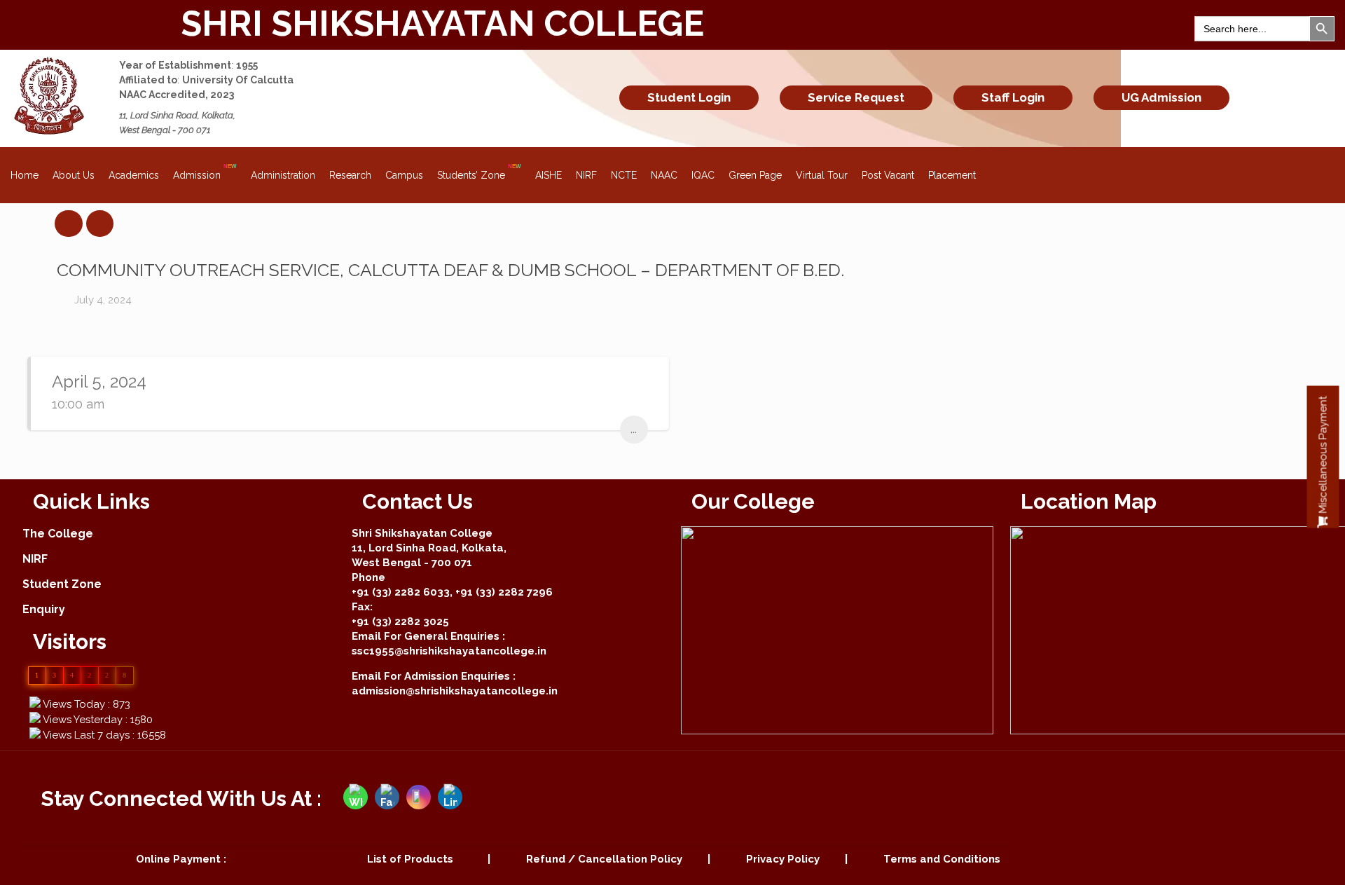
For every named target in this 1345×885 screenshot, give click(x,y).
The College (57, 533)
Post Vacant (888, 175)
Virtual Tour (822, 175)
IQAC (703, 175)
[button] (1323, 456)
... (633, 429)
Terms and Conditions (941, 859)
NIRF (586, 175)
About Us (74, 175)
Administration (283, 175)
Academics (134, 175)
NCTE (624, 175)
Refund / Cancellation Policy (604, 859)
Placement (952, 175)
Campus (404, 175)
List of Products (410, 859)
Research (350, 175)
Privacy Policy (783, 859)
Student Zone (62, 584)
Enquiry (43, 609)
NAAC (664, 175)
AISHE (548, 175)
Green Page (755, 175)
